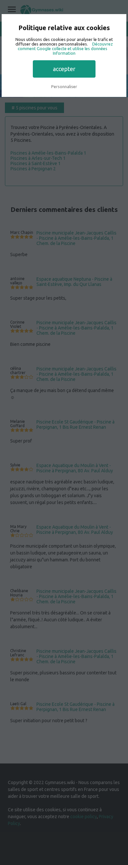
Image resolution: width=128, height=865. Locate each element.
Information (64, 53)
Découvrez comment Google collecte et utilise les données (65, 46)
